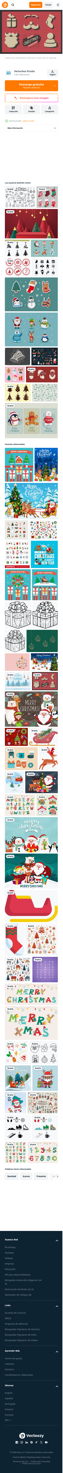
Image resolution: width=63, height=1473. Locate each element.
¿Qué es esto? (28, 121)
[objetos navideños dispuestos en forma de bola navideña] (17, 904)
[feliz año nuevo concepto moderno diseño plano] (18, 765)
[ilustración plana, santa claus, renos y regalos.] (34, 1081)
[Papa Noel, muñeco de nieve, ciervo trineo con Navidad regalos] (31, 633)
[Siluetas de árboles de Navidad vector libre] (17, 269)
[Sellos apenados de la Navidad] (18, 307)
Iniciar (48, 5)
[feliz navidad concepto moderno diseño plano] (19, 562)
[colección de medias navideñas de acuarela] (15, 218)
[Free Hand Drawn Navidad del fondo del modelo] (18, 490)
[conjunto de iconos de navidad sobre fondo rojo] (16, 1017)
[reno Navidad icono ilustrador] (14, 1082)
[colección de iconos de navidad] (16, 662)
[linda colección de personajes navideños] (31, 388)
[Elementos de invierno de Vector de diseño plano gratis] (21, 1057)
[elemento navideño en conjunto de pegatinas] (42, 433)
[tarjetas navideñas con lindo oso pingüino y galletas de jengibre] (31, 517)
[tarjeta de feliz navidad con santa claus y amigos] (31, 989)
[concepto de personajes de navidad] (18, 287)
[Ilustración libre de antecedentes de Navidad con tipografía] (18, 942)
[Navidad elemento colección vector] (21, 1319)
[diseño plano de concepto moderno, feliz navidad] (18, 798)
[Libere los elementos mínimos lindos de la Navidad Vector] (18, 961)
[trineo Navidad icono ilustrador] (31, 1252)
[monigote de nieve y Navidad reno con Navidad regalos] (16, 597)
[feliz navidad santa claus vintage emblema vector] (21, 452)
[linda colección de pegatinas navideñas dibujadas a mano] (31, 353)
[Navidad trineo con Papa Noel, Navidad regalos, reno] (18, 922)
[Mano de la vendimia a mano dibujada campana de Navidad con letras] (17, 415)
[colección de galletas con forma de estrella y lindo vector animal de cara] (15, 1151)
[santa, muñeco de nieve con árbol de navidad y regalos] (18, 735)
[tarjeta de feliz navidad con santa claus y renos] (21, 1106)
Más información (15, 126)
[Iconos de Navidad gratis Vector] (18, 326)
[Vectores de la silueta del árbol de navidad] (18, 470)
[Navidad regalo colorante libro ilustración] (18, 828)
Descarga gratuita (31, 86)
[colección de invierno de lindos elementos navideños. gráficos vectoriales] (18, 434)
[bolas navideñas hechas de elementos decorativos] (20, 883)
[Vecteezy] (5, 5)
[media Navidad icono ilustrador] (14, 1285)
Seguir (53, 74)
